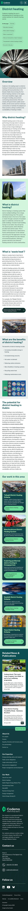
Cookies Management (7, 895)
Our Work (5, 775)
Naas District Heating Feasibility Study (11, 641)
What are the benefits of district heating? (12, 37)
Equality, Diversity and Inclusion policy (12, 742)
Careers (4, 739)
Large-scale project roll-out (9, 762)
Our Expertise (7, 754)
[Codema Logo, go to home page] (5, 2)
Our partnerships (6, 744)
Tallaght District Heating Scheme (11, 508)
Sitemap (4, 898)
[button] (21, 2)
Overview (12, 23)
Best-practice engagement (9, 765)
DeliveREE (5, 788)
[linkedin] (3, 887)
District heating (6, 780)
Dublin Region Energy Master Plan (11, 783)
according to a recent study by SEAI (12, 424)
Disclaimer (4, 902)
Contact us (5, 747)
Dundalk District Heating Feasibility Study (11, 608)
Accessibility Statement (13, 898)
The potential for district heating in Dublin (12, 41)
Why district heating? (8, 27)
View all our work (6, 777)
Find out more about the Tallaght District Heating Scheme (12, 310)
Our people (5, 736)
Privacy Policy (17, 895)
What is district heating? (8, 30)
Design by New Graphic (7, 908)
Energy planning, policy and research (12, 757)
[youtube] (8, 887)
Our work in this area (8, 45)
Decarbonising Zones (7, 785)
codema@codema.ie (12, 870)
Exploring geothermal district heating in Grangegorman (11, 575)
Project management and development (12, 767)
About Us (5, 734)
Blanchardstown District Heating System (11, 539)
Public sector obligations (9, 759)
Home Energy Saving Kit (8, 796)
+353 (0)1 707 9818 (12, 864)
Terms (21, 898)
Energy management (7, 793)
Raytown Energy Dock (8, 791)
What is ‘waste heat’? (8, 34)
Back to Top (19, 728)
